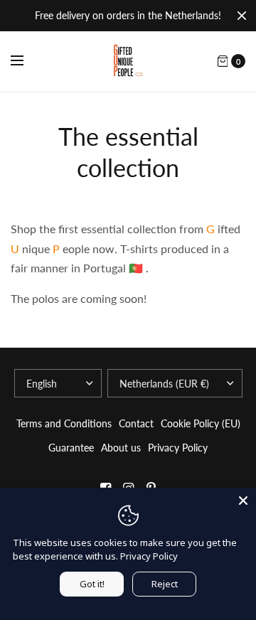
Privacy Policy (178, 448)
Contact (136, 423)
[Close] (242, 15)
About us (121, 448)
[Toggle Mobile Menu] (26, 61)
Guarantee (71, 448)
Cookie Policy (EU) (200, 423)
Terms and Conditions (64, 423)
